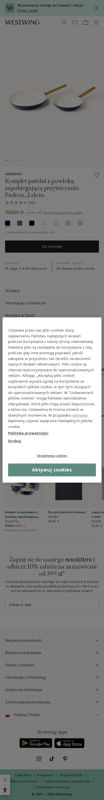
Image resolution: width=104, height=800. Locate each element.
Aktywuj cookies (52, 470)
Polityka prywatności (28, 432)
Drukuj (14, 440)
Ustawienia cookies (52, 456)
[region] (52, 400)
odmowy (80, 415)
